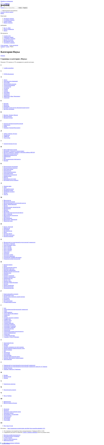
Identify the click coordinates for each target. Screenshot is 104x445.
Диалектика (7, 135)
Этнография (7, 420)
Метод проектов (8, 214)
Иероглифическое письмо (10, 149)
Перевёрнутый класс (9, 268)
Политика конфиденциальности (12, 435)
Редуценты (6, 298)
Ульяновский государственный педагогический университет (19, 365)
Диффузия (6, 136)
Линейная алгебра (8, 190)
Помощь (3, 55)
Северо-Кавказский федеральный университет (16, 309)
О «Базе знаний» (8, 437)
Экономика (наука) (8, 413)
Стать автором (4, 45)
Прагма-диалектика (9, 285)
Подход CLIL (7, 279)
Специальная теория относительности (14, 331)
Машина (6, 210)
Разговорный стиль (9, 295)
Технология (7, 352)
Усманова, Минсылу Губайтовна (12, 369)
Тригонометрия (8, 359)
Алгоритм (6, 88)
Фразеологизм (7, 376)
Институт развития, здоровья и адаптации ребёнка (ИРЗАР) (19, 152)
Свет (5, 308)
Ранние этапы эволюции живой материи (14, 296)
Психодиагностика (8, 286)
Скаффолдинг (7, 319)
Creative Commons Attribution (30, 432)
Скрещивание (7, 321)
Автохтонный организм (10, 84)
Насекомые (6, 229)
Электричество (7, 415)
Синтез (5, 316)
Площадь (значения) (9, 275)
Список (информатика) (10, 332)
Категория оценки (8, 169)
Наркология (7, 228)
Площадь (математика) (9, 277)
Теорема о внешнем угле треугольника (14, 347)
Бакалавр (6, 103)
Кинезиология (7, 170)
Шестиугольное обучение (10, 403)
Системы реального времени (11, 317)
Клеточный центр (8, 173)
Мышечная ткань (8, 221)
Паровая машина (8, 264)
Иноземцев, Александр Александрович (14, 151)
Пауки (5, 266)
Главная (3, 46)
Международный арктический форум (13, 212)
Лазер (5, 187)
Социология (7, 330)
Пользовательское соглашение (11, 436)
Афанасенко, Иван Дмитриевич (12, 96)
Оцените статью (6, 443)
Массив (6, 205)
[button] (1, 10)
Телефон (6, 345)
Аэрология (6, 97)
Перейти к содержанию (7, 1)
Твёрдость (6, 344)
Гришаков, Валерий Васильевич (12, 127)
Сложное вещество (9, 323)
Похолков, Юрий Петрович (11, 282)
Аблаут (5, 79)
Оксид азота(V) (8, 250)
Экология (6, 410)
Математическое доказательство (12, 207)
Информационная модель (10, 155)
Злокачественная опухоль (10, 143)
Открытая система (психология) (12, 258)
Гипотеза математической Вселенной (13, 123)
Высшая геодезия (8, 117)
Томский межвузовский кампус (12, 356)
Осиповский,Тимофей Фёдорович (12, 257)
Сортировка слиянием (9, 327)
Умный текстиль (8, 368)
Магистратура (7, 200)
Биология (6, 105)
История (6, 160)
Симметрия (7, 315)
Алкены (6, 90)
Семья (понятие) (8, 312)
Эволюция (6, 409)
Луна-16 (6, 194)
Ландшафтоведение (9, 189)
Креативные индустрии (10, 179)
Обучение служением (9, 243)
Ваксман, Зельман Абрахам (11, 115)
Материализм (7, 208)
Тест (5, 351)
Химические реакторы (9, 384)
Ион (5, 158)
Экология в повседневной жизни (12, 411)
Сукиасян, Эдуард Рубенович (11, 337)
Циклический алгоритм (10, 389)
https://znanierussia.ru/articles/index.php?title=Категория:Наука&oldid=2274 (26, 428)
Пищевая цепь (7, 273)
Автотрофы (7, 82)
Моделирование (8, 218)
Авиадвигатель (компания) (11, 81)
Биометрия (6, 106)
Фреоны (6, 378)
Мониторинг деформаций (10, 219)
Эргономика (7, 418)
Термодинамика (8, 349)
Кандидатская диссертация (11, 166)
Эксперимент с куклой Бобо (11, 414)
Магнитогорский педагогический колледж (15, 203)
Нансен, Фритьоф (8, 226)
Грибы (5, 126)
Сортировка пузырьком (10, 326)
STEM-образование (9, 74)
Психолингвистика (9, 288)
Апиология (7, 93)
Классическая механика (10, 172)
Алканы (6, 89)
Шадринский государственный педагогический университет (19, 242)
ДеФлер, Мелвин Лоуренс (10, 133)
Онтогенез (6, 253)
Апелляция (6, 92)
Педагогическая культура (10, 267)
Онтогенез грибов (8, 254)
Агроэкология (7, 86)
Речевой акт (7, 299)
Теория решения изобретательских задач (14, 348)
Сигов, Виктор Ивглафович (11, 313)
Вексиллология (8, 116)
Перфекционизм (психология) (11, 271)
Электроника (7, 417)
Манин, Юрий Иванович (10, 204)
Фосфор (6, 375)
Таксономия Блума (8, 343)
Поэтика (6, 284)
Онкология (6, 252)
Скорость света (7, 320)
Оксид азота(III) (8, 249)
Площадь (6, 274)
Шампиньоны (7, 401)
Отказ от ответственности (10, 439)
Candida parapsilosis (9, 68)
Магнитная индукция (9, 201)
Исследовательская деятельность (12, 159)
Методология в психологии (11, 215)
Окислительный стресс (10, 245)
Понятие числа (7, 281)
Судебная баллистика (9, 335)
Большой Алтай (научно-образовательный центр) (16, 107)
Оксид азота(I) (7, 246)
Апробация (7, 95)
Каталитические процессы (10, 168)
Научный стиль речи (9, 235)
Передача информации (9, 270)
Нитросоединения (8, 236)
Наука (5, 232)
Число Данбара (7, 395)
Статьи (7, 46)
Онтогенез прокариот (9, 256)
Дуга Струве (7, 137)
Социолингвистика (9, 328)
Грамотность (7, 125)
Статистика (7, 334)
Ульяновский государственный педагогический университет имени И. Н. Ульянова (25, 366)
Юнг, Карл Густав (8, 425)
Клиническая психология (10, 174)
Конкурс (6, 177)
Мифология (7, 216)
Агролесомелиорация (9, 85)
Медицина (6, 211)
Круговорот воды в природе (11, 180)
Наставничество (8, 231)
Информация (7, 156)
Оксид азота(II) (7, 247)
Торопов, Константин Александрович (13, 358)
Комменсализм (7, 176)
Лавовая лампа (7, 186)
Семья (5, 310)
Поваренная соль (8, 278)
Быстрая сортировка (9, 109)
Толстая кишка (7, 355)
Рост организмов (8, 300)
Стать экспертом (13, 45)
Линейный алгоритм (9, 191)
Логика (5, 193)
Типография (7, 354)
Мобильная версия (8, 440)
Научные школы (8, 233)
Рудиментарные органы (10, 302)
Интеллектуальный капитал (11, 153)
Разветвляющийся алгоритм (11, 294)
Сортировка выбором (9, 324)
